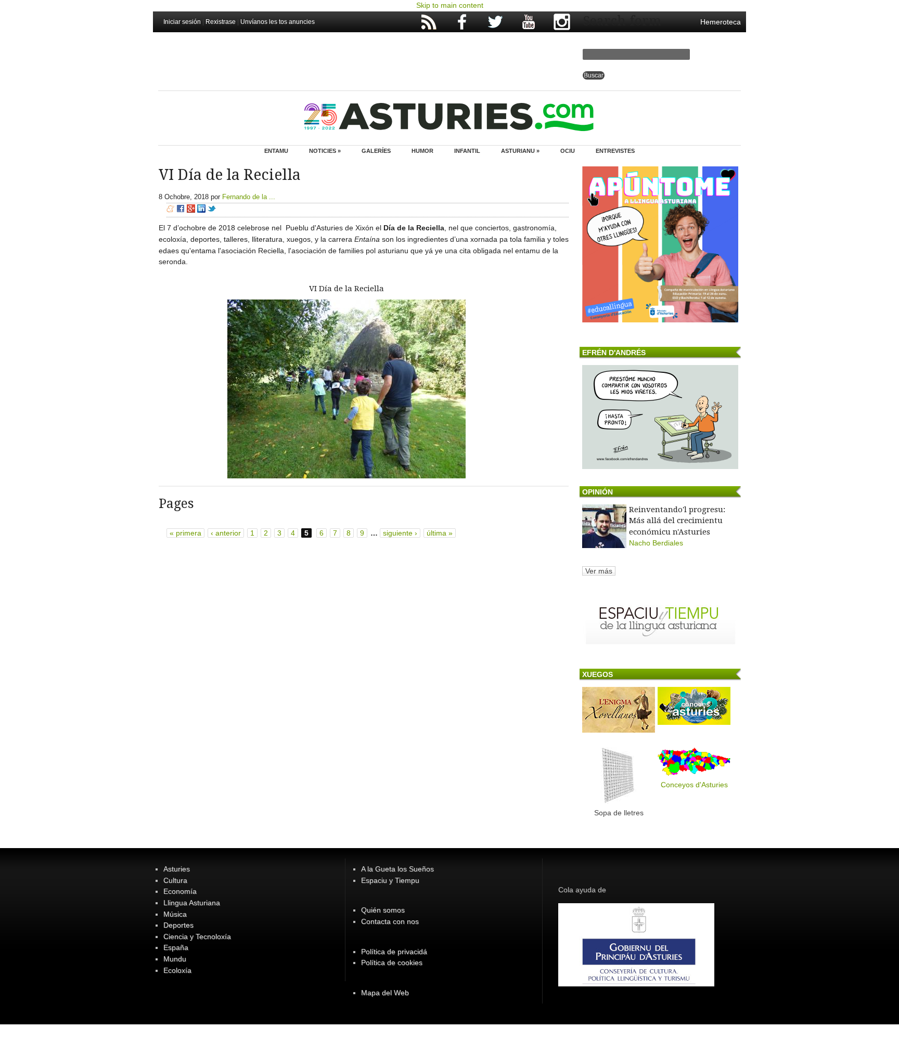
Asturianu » (520, 151)
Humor (422, 151)
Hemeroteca (720, 22)
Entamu (276, 151)
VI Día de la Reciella (346, 288)
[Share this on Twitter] (212, 210)
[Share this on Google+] (191, 210)
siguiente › (400, 533)
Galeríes (376, 151)
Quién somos (383, 910)
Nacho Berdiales (656, 543)
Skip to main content (449, 5)
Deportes (178, 925)
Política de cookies (391, 962)
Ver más (598, 571)
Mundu (174, 959)
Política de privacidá (394, 951)
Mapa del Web (385, 992)
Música (175, 914)
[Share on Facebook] (180, 210)
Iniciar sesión (182, 21)
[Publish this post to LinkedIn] (201, 210)
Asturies (176, 869)
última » (440, 533)
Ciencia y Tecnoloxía (197, 936)
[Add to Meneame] (170, 210)
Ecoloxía (177, 970)
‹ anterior (226, 533)
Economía (180, 891)
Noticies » (325, 151)
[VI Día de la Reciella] (346, 476)
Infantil (467, 151)
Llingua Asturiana (191, 903)
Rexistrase (221, 21)
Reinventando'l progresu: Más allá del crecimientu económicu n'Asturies (677, 521)
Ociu (567, 151)
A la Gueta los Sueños (397, 869)
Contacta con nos (390, 921)
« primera (185, 533)
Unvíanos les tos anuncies (277, 21)
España (175, 947)
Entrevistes (615, 151)
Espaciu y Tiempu (390, 880)
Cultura (175, 880)
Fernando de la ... (248, 197)
